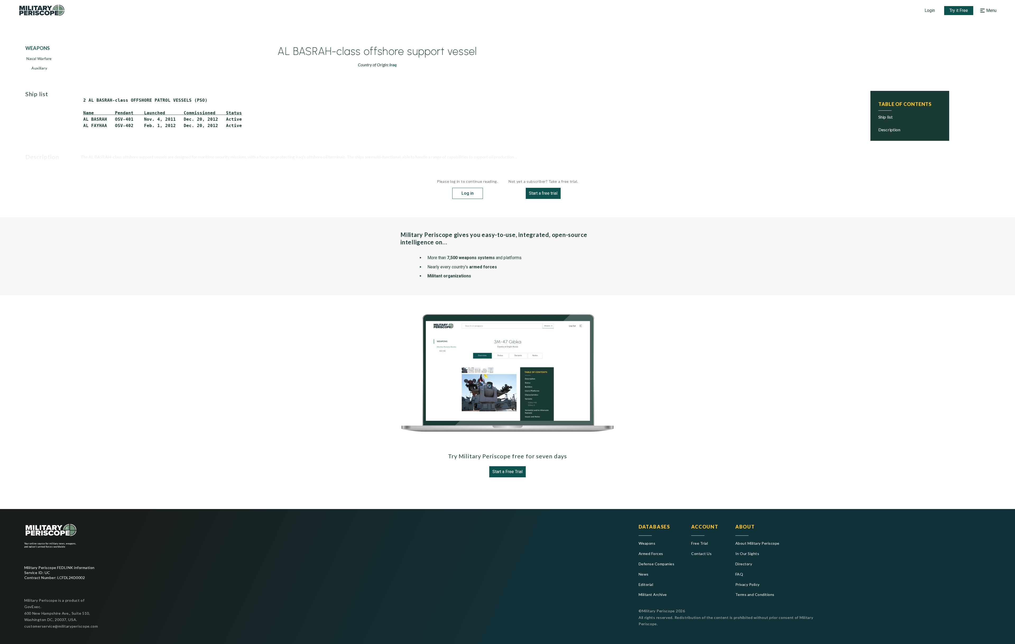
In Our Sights (747, 553)
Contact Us (701, 553)
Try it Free (958, 10)
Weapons (647, 543)
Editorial (646, 584)
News (644, 574)
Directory (743, 564)
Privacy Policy (747, 584)
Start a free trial (543, 193)
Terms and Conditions (754, 594)
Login (930, 10)
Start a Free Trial (507, 471)
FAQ (739, 574)
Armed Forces (651, 553)
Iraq (392, 64)
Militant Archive (653, 594)
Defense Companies (656, 564)
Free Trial (699, 543)
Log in (468, 193)
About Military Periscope (757, 543)
